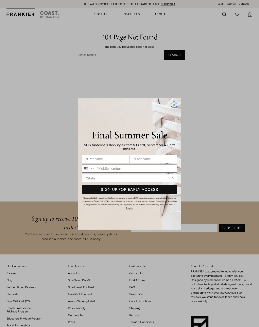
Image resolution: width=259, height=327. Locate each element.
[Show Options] (173, 178)
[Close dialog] (174, 105)
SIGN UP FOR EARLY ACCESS (129, 189)
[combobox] (88, 168)
